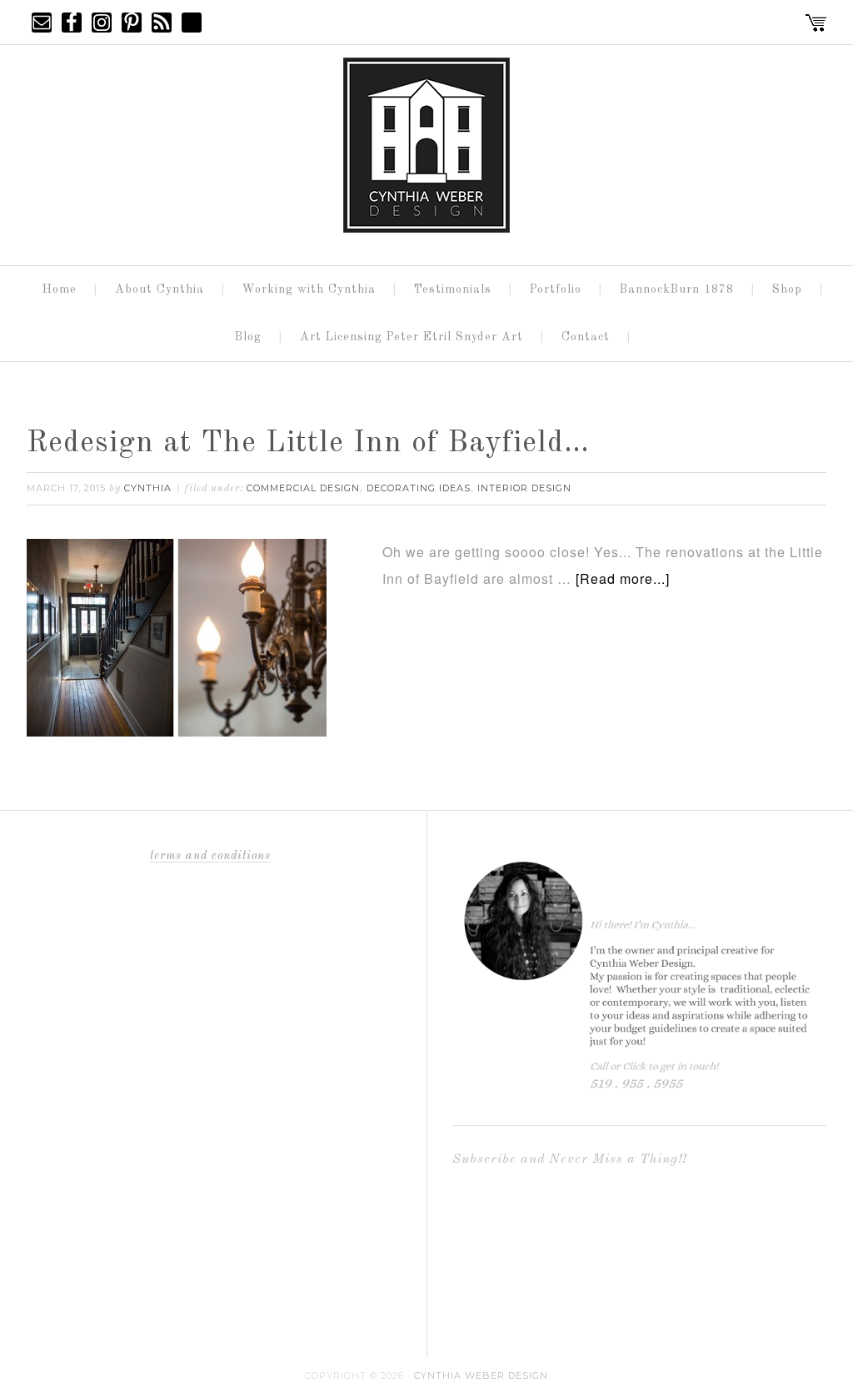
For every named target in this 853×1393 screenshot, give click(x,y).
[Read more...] (623, 578)
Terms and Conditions (210, 856)
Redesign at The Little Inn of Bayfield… (308, 444)
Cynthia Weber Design (481, 1375)
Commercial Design (303, 488)
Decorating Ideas (419, 488)
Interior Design (524, 488)
